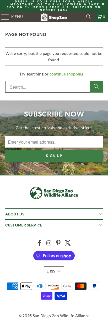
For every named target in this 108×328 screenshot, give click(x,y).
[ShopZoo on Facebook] (40, 243)
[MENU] (3, 17)
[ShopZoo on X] (68, 243)
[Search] (89, 17)
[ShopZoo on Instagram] (49, 243)
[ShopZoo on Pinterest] (58, 243)
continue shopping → (69, 74)
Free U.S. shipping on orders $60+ (70, 9)
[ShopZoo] (54, 17)
